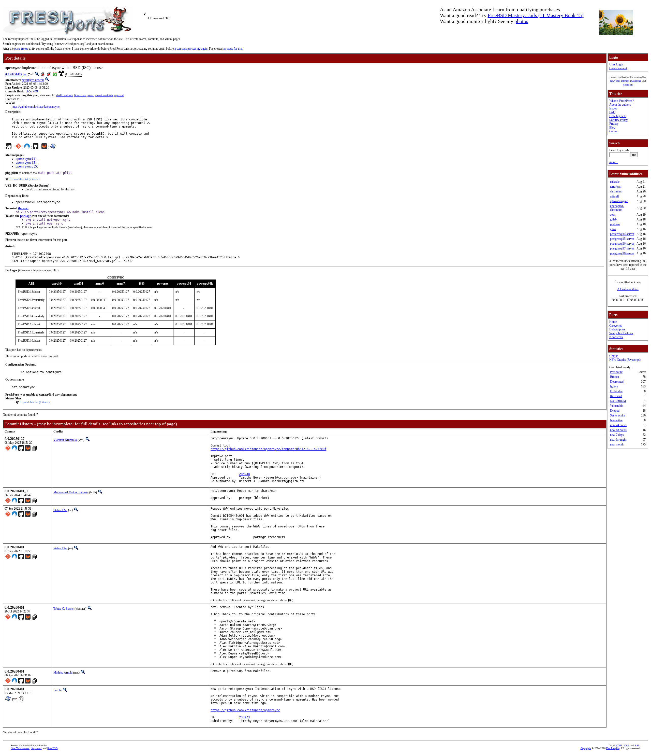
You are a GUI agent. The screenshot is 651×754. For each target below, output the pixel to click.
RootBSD (628, 84)
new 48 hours (618, 430)
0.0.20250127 (13, 74)
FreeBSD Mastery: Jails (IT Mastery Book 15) (536, 15)
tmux (90, 95)
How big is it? (617, 116)
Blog (612, 127)
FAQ (612, 112)
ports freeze (21, 48)
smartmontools (104, 95)
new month (617, 444)
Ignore (614, 386)
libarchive (80, 95)
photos (521, 21)
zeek (612, 214)
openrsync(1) (26, 159)
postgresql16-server (622, 243)
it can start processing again (191, 48)
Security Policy (618, 120)
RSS (637, 745)
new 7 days (617, 435)
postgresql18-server (622, 253)
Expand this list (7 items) (24, 179)
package (25, 216)
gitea (613, 229)
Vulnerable (616, 406)
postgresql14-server (622, 234)
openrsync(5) (26, 162)
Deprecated (617, 381)
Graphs (613, 356)
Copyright (586, 748)
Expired (614, 410)
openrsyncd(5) (27, 166)
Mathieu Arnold (62, 672)
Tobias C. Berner (63, 608)
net (24, 74)
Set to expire (617, 415)
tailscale (614, 182)
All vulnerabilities (628, 289)
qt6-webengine (619, 201)
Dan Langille (612, 748)
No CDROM (618, 401)
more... (613, 162)
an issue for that (232, 48)
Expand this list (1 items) (35, 402)
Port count (616, 372)
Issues (613, 108)
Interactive (616, 420)
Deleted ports (617, 329)
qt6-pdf (614, 196)
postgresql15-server (622, 239)
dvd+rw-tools (64, 95)
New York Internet (619, 80)
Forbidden (616, 391)
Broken (614, 377)
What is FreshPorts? (621, 101)
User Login (616, 64)
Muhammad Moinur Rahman (70, 492)
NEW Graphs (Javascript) (625, 359)
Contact (613, 131)
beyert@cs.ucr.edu (33, 80)
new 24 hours (618, 425)
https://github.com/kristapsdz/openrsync (36, 106)
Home (613, 322)
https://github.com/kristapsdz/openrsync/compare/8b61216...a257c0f (268, 449)
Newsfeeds (616, 337)
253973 (244, 717)
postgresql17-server (622, 248)
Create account (618, 68)
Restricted (616, 396)
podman (615, 224)
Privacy (613, 123)
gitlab (613, 219)
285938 (244, 474)
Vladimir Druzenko (65, 440)
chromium (616, 191)
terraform (615, 186)
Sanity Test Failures (621, 333)
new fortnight (618, 439)
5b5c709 (31, 91)
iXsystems (635, 80)
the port (23, 208)
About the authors (620, 104)
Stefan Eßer (60, 510)
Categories (615, 325)
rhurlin (57, 690)
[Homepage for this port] (8, 147)
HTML (619, 745)
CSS (626, 745)
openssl (119, 95)
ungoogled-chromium (617, 208)
